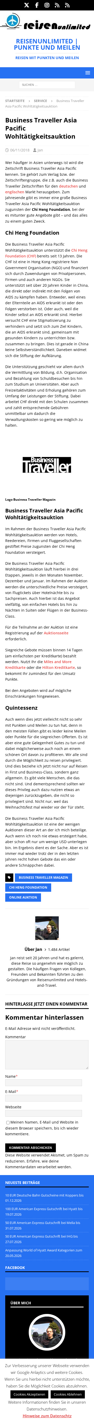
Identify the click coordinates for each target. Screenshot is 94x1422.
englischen (14, 191)
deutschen (68, 186)
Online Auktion (23, 897)
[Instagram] (47, 5)
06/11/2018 (20, 150)
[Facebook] (37, 5)
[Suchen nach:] (47, 84)
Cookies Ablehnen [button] (68, 1394)
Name (10, 1076)
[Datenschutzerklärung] (57, 5)
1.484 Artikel (59, 949)
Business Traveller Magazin (43, 877)
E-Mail (10, 1091)
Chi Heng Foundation (28, 887)
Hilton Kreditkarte (58, 667)
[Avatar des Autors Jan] (47, 1345)
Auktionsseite (56, 632)
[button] (87, 73)
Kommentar (15, 1036)
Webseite (13, 1106)
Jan (40, 150)
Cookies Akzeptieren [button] (29, 1394)
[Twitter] (26, 5)
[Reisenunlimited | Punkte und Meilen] (45, 28)
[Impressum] (67, 5)
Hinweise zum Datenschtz (47, 1415)
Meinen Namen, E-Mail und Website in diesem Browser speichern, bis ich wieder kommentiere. (42, 1128)
